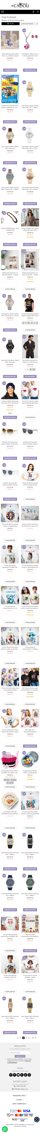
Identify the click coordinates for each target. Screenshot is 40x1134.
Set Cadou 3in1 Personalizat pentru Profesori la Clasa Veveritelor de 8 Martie (30, 731)
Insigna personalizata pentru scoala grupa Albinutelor (30, 772)
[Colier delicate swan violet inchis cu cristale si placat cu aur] (10, 40)
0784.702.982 (21, 1086)
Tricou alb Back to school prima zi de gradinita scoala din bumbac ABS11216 (30, 484)
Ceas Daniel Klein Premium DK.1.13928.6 (10, 1017)
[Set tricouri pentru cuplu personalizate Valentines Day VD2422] (30, 390)
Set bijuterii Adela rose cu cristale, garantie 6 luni (30, 55)
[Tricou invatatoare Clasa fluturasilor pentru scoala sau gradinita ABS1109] (10, 718)
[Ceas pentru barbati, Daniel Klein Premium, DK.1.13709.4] (10, 346)
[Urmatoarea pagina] (36, 1038)
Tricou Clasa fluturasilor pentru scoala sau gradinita (30, 813)
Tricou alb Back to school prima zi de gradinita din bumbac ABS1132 (30, 566)
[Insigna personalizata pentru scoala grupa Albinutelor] (30, 760)
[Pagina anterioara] (18, 1038)
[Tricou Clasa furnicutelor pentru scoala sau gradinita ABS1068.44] (10, 636)
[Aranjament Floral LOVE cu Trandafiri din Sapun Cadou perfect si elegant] (10, 760)
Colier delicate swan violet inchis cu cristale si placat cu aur (10, 55)
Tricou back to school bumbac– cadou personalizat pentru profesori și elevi (30, 976)
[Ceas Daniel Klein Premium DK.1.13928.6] (10, 1005)
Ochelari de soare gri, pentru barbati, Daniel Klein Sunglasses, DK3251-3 (10, 484)
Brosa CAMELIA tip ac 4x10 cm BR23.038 (10, 229)
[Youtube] (18, 1075)
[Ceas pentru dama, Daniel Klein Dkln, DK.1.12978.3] (30, 176)
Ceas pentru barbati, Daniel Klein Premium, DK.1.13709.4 (10, 361)
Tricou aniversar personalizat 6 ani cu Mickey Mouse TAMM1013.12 (10, 607)
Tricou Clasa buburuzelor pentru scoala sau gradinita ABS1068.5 (30, 607)
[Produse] (2, 12)
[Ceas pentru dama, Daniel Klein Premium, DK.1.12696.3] (10, 135)
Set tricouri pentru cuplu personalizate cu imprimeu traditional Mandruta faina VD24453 (30, 689)
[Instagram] (29, 1075)
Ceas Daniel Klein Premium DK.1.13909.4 (10, 853)
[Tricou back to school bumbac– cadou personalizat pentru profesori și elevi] (30, 964)
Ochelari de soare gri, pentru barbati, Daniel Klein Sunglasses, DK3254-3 (30, 443)
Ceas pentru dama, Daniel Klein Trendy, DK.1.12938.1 (10, 188)
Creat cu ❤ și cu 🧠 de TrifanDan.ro (16, 1124)
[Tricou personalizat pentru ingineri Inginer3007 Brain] (30, 303)
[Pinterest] (14, 1075)
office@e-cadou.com (21, 1089)
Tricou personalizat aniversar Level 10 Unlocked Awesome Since (10, 976)
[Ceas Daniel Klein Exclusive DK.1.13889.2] (30, 882)
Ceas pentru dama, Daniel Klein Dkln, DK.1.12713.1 (30, 147)
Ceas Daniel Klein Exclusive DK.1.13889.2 (30, 894)
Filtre (11, 24)
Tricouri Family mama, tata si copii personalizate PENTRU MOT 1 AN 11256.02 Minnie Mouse (10, 689)
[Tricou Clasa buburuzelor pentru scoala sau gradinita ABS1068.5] (30, 595)
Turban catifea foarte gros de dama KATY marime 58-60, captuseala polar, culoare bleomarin (10, 402)
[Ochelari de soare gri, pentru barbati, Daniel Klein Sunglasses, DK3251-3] (10, 472)
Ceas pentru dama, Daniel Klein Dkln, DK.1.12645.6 (30, 106)
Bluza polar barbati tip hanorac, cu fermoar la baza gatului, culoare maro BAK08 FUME (30, 361)
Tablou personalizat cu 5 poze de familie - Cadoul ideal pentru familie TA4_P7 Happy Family (30, 274)
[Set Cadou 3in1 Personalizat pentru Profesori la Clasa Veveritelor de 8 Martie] (30, 718)
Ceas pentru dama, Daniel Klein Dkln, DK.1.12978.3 (30, 188)
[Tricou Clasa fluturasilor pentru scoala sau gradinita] (30, 800)
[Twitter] (22, 1075)
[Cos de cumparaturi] (33, 12)
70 (33, 1038)
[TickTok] (25, 1075)
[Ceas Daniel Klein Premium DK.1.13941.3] (30, 1005)
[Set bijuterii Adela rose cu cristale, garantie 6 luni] (30, 40)
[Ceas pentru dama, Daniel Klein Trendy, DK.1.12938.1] (10, 176)
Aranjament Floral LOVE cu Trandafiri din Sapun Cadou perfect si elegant (10, 772)
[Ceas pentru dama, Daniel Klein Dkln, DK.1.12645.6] (30, 89)
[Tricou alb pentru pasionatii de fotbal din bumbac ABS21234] (10, 554)
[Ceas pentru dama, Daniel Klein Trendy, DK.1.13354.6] (10, 303)
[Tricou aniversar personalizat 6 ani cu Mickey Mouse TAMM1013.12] (10, 595)
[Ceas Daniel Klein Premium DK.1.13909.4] (10, 841)
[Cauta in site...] (38, 12)
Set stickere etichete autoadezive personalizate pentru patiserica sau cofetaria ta (10, 813)
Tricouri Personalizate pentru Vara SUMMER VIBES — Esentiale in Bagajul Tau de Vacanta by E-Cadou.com (10, 935)
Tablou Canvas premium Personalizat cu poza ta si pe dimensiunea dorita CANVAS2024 (30, 525)
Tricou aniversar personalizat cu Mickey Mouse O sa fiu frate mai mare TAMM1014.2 (30, 648)
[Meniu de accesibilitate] (37, 1119)
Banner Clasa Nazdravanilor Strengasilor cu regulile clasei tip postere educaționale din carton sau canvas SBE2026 (30, 935)
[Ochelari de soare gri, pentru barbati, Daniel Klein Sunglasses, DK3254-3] (30, 431)
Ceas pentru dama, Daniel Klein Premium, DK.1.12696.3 (10, 147)
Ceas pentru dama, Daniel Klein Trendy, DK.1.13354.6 (10, 315)
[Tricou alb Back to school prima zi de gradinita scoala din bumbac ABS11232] (10, 513)
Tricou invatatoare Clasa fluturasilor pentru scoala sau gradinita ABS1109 (10, 731)
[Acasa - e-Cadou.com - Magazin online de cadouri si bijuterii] (20, 4)
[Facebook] (11, 1075)
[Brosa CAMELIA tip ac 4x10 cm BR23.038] (10, 217)
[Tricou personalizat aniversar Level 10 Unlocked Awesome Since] (10, 964)
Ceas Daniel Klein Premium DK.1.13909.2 (30, 853)
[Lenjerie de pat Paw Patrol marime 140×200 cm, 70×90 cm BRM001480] (10, 89)
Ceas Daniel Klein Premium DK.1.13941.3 (30, 1017)
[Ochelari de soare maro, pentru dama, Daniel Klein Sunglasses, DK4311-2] (10, 431)
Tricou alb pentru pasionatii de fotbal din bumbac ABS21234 (10, 566)
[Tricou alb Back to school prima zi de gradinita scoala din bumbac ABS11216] (30, 471)
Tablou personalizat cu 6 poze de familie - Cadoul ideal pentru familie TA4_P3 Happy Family (10, 274)
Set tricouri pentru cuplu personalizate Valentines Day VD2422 (30, 402)
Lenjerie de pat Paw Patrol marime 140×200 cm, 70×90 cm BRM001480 (10, 106)
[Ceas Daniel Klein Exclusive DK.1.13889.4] (10, 882)
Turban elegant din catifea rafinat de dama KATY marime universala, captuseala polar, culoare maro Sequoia (30, 229)
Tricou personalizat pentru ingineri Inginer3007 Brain (30, 315)
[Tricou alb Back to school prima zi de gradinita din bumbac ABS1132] (30, 554)
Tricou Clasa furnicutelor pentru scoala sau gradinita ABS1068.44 (10, 648)
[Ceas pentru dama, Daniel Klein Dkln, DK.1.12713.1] (30, 135)
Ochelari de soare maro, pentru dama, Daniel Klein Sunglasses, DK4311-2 (10, 443)
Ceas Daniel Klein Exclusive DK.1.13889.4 (10, 894)
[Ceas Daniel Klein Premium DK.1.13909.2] (30, 841)
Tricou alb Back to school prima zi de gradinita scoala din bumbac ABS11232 (10, 525)
